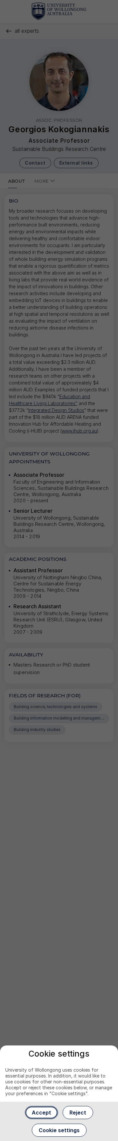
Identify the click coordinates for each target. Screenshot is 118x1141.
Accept (41, 1112)
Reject (77, 1112)
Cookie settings (59, 1130)
